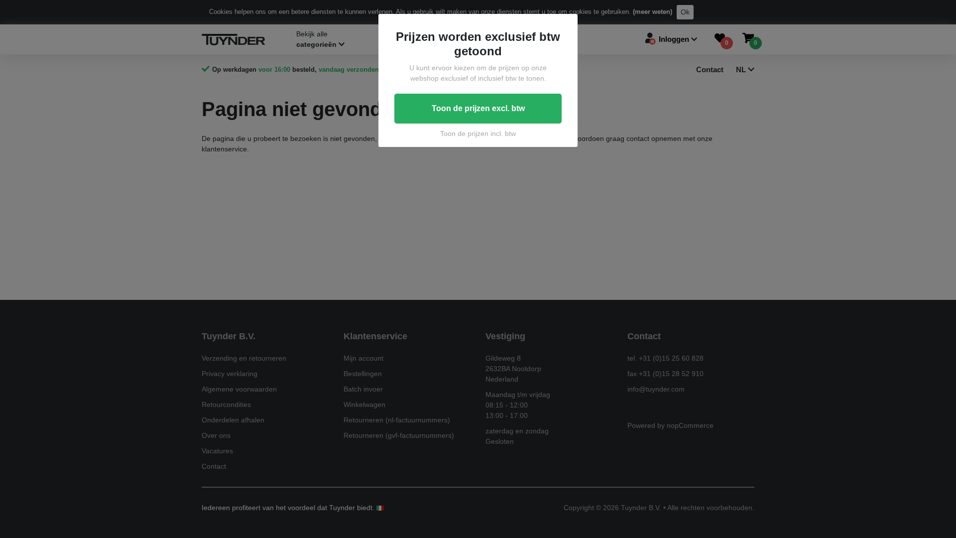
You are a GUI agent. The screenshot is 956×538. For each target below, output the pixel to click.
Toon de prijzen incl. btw (478, 133)
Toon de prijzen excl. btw (478, 108)
